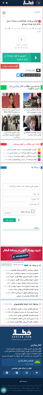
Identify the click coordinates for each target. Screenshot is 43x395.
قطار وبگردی (18, 86)
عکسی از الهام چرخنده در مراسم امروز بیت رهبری (19, 152)
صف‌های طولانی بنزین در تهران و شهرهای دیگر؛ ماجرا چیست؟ (32, 112)
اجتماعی (37, 12)
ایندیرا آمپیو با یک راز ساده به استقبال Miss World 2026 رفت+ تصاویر (11, 112)
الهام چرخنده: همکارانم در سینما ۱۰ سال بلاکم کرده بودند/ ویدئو (24, 22)
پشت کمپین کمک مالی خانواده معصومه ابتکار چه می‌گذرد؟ (11, 135)
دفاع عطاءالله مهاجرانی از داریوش (27, 296)
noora (37, 28)
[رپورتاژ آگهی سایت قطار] (21, 254)
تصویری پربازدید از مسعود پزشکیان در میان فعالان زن (20, 273)
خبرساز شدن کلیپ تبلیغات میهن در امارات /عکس (22, 283)
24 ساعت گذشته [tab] (18, 264)
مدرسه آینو (23, 381)
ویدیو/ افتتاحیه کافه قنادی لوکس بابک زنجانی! (32, 133)
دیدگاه (6, 28)
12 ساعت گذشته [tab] (6, 264)
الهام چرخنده (30, 70)
